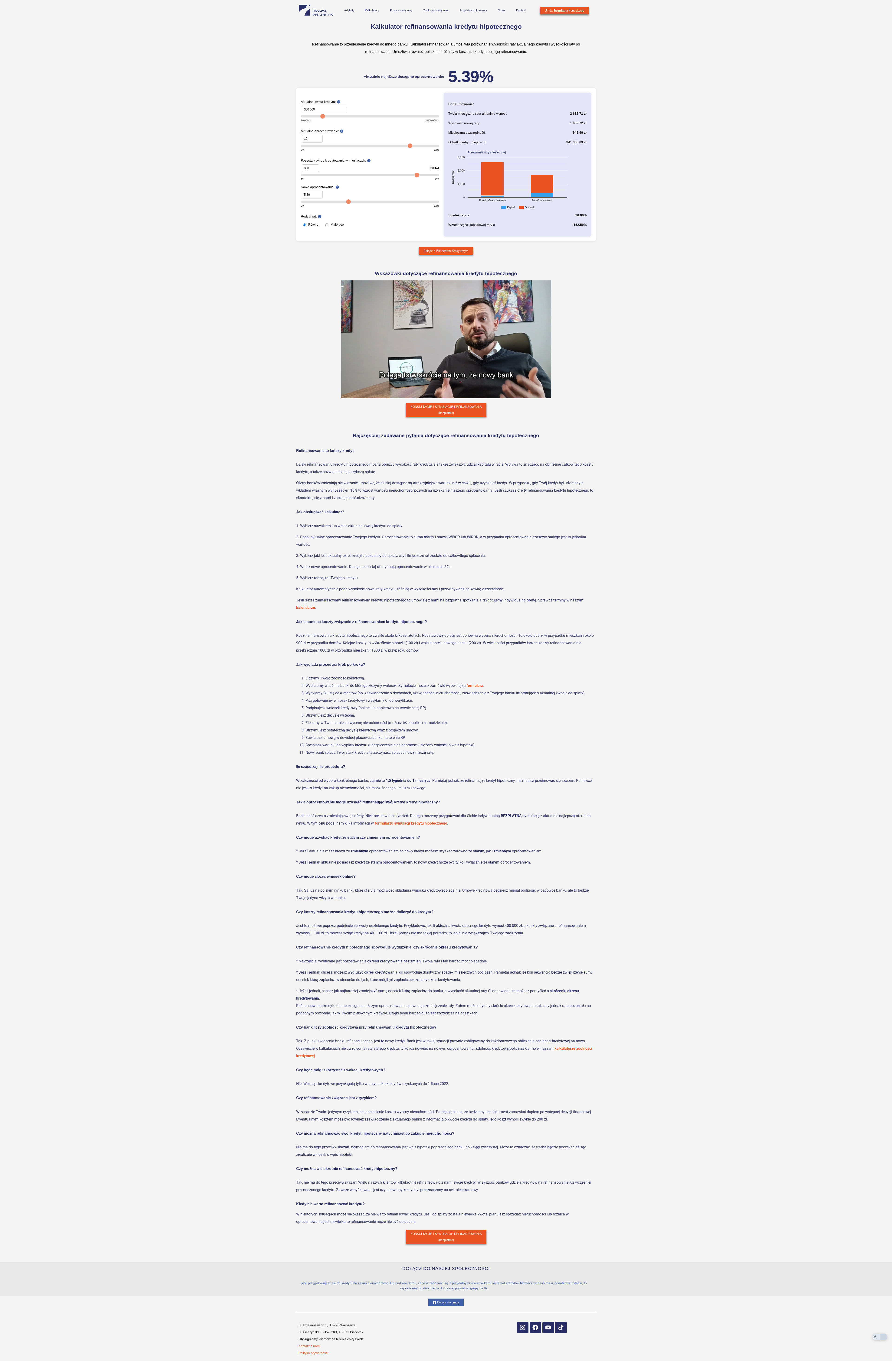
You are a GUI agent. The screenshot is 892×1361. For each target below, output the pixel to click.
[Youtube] (548, 1327)
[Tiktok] (561, 1327)
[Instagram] (522, 1327)
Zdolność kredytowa (436, 10)
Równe (313, 224)
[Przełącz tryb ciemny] (879, 1337)
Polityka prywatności (313, 1353)
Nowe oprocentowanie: (317, 187)
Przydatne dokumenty (473, 10)
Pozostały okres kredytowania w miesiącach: (333, 160)
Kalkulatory (372, 10)
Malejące (337, 224)
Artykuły (349, 10)
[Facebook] (535, 1327)
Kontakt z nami (309, 1346)
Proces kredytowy (401, 10)
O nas (501, 10)
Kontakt (521, 10)
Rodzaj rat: (309, 216)
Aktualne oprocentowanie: (320, 131)
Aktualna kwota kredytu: (318, 102)
